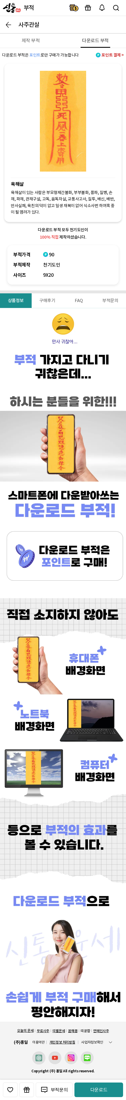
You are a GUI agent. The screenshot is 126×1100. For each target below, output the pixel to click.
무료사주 (43, 1031)
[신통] (11, 8)
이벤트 (88, 8)
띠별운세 (58, 1031)
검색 (116, 8)
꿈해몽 (72, 1031)
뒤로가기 (8, 25)
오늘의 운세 (25, 1030)
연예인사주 (101, 1031)
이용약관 (38, 1042)
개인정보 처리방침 (62, 1042)
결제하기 (74, 8)
